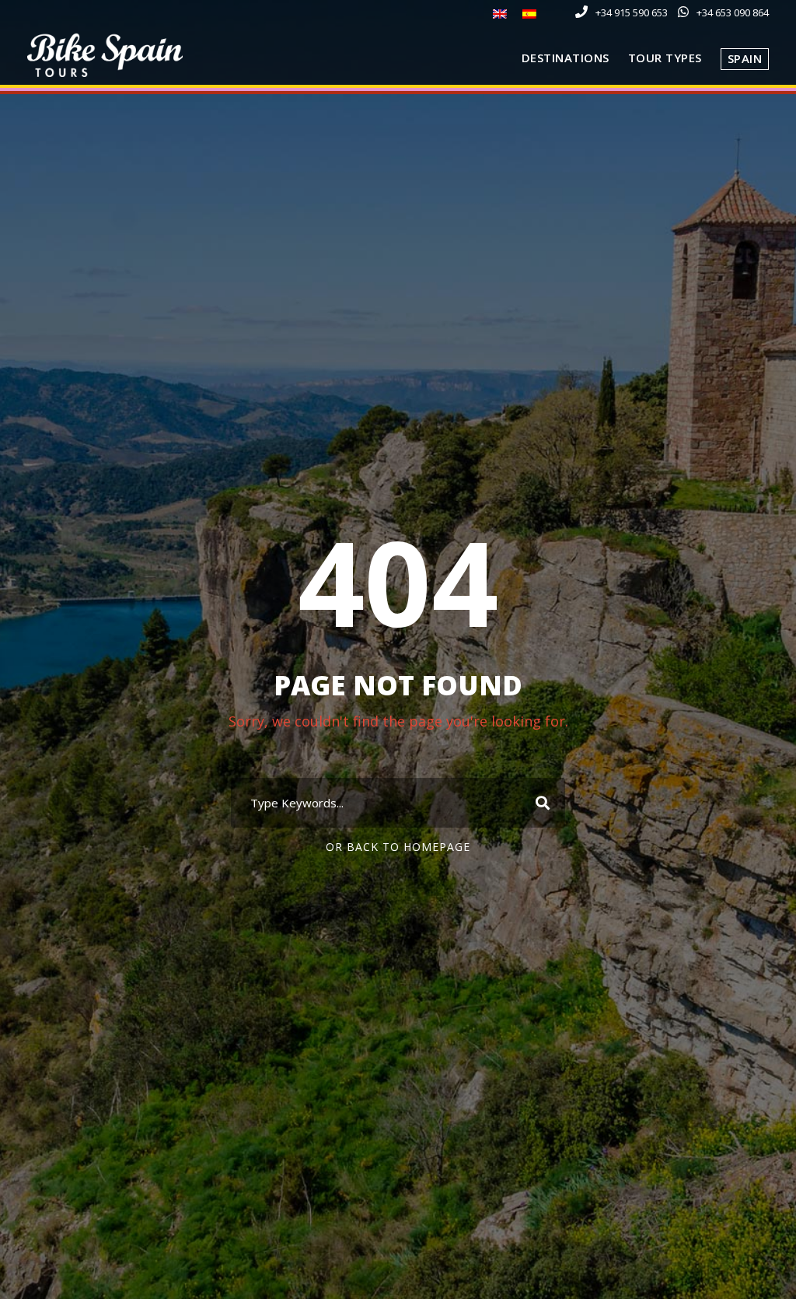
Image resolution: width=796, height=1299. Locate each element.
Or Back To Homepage (398, 846)
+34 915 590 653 (631, 12)
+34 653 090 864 (732, 12)
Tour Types (665, 57)
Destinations (565, 57)
